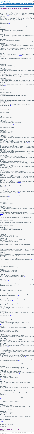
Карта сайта (12, 432)
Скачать (8, 15)
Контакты (31, 3)
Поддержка (26, 3)
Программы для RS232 (25, 432)
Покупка (21, 3)
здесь (23, 19)
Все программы (3, 6)
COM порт (5, 3)
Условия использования (3, 433)
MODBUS (15, 3)
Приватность (6, 433)
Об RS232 (30, 432)
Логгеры (10, 3)
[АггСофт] (6, 2)
